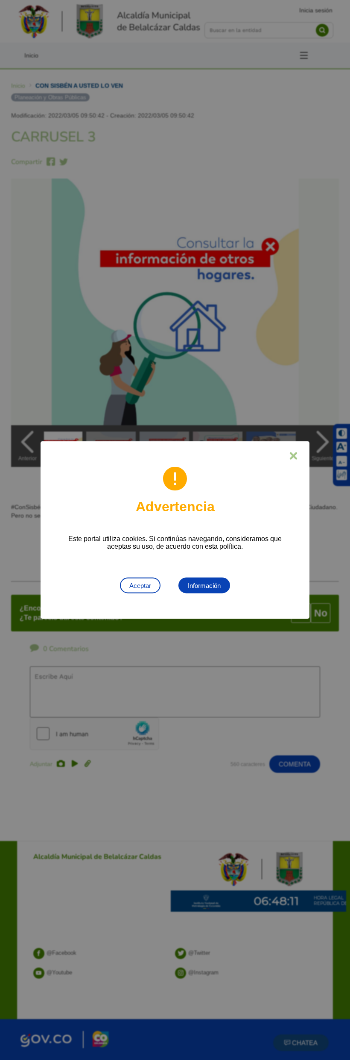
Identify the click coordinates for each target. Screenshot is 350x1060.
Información (204, 585)
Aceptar (140, 585)
